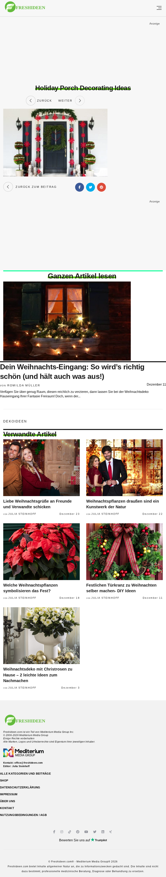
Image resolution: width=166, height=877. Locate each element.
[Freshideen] (25, 8)
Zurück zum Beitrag (35, 186)
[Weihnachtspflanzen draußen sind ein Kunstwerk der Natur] (124, 467)
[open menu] (159, 8)
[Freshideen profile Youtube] (86, 832)
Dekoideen (15, 421)
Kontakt (7, 808)
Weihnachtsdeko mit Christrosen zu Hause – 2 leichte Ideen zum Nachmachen (37, 675)
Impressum (9, 794)
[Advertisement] (83, 50)
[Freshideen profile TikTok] (70, 832)
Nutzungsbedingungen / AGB (23, 815)
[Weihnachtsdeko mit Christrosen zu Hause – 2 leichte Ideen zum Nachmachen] (41, 635)
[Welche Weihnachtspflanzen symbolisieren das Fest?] (41, 551)
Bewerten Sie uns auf (75, 840)
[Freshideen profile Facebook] (54, 832)
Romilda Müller (23, 385)
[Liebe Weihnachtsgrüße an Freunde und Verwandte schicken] (41, 467)
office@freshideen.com (28, 762)
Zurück (44, 100)
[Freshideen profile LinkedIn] (103, 832)
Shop (4, 780)
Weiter (66, 100)
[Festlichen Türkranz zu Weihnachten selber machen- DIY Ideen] (124, 551)
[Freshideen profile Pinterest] (78, 832)
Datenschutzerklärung (20, 787)
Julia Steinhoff (22, 514)
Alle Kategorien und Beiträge (25, 773)
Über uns (7, 801)
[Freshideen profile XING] (111, 832)
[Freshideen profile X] (95, 832)
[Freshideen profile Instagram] (62, 832)
